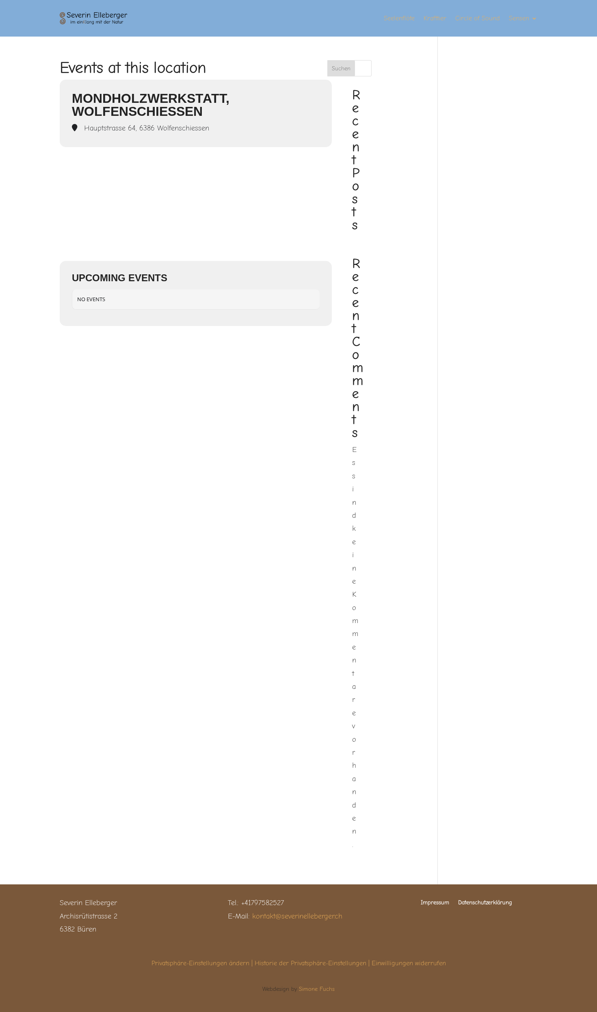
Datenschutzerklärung (485, 903)
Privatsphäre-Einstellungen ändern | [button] (203, 963)
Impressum (435, 903)
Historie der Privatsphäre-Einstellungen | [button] (313, 963)
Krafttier (435, 18)
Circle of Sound (477, 18)
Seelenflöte (399, 18)
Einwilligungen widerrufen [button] (409, 963)
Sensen (519, 18)
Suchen (341, 68)
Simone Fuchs (317, 989)
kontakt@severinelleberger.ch (297, 916)
